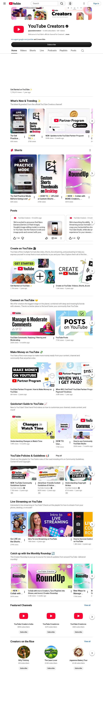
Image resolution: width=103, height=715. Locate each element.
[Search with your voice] (70, 3)
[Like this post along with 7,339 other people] (15, 238)
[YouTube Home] (14, 3)
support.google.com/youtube (23, 39)
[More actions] (24, 136)
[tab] (14, 51)
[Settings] (84, 3)
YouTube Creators (16, 488)
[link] (38, 228)
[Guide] (4, 3)
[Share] (46, 238)
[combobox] (45, 3)
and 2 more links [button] (39, 39)
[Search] (62, 3)
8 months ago (37, 218)
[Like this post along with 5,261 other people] (70, 238)
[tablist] (51, 51)
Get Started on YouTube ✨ (21, 90)
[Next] (92, 120)
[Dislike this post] (23, 238)
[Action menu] (61, 238)
